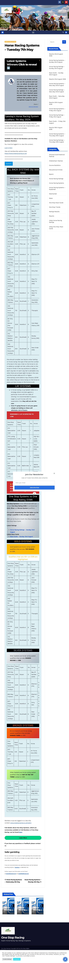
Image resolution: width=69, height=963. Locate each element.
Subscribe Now (34, 487)
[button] (34, 474)
